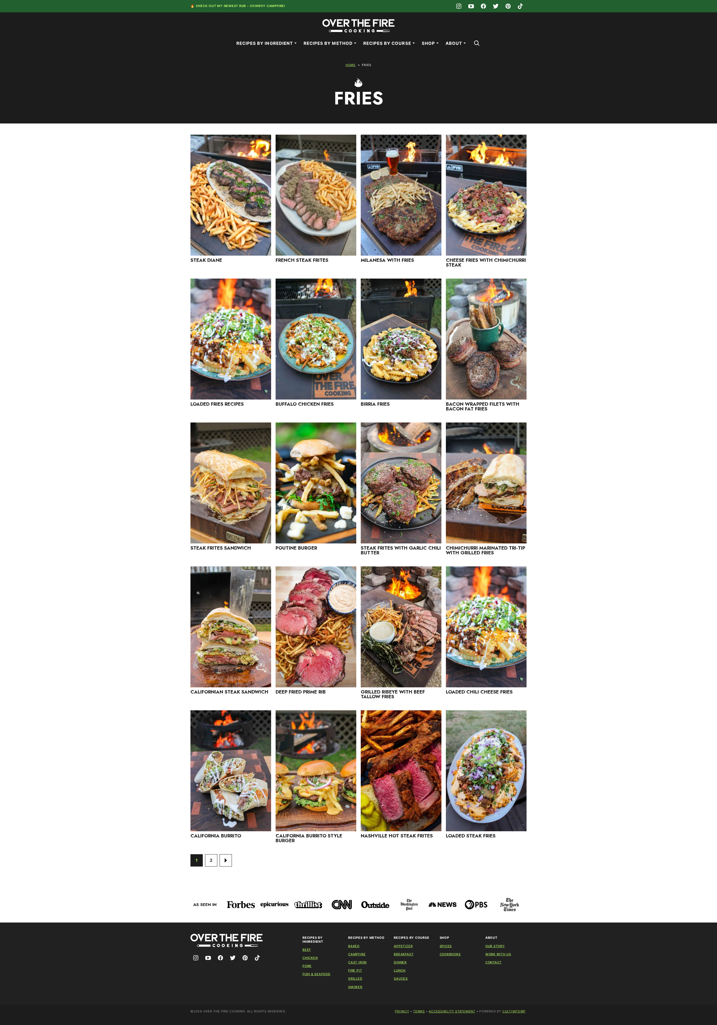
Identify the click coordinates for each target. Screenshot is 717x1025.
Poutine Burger (296, 548)
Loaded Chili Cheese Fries (479, 691)
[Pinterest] (508, 6)
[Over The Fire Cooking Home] (358, 25)
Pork (306, 966)
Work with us (498, 954)
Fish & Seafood (316, 974)
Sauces (401, 978)
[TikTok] (520, 6)
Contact (493, 962)
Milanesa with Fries (387, 260)
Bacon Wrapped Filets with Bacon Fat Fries (482, 406)
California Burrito (215, 835)
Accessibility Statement (452, 1011)
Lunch (400, 970)
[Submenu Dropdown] (295, 43)
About (454, 43)
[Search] (476, 43)
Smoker (355, 987)
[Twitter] (496, 6)
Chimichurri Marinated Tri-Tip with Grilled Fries (485, 550)
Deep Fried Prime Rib (301, 691)
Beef (306, 950)
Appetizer (403, 946)
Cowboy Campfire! (267, 6)
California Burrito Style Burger (309, 838)
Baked (354, 946)
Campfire (357, 954)
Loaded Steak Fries (470, 835)
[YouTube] (471, 6)
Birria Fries (375, 404)
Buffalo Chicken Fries (305, 404)
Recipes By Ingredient (264, 43)
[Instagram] (459, 6)
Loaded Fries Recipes (217, 404)
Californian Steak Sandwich (229, 691)
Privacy (402, 1011)
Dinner (400, 962)
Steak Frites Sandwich (220, 548)
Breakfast (403, 954)
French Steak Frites (302, 260)
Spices (446, 946)
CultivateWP (513, 1011)
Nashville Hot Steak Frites (397, 835)
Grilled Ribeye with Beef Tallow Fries (393, 694)
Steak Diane (206, 260)
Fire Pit (355, 970)
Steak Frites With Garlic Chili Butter (401, 550)
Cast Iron (357, 962)
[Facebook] (483, 6)
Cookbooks (450, 954)
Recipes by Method (328, 43)
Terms (419, 1011)
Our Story (495, 946)
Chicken (310, 958)
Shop (428, 43)
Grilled (355, 978)
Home (351, 65)
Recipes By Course (387, 43)
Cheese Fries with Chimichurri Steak (486, 262)
